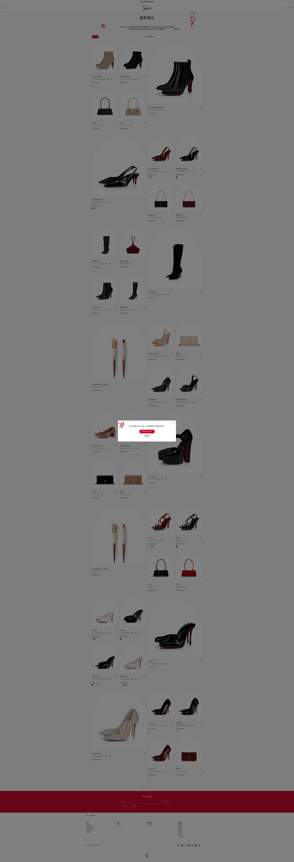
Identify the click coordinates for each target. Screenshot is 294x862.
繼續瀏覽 (147, 435)
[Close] (173, 423)
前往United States (147, 431)
